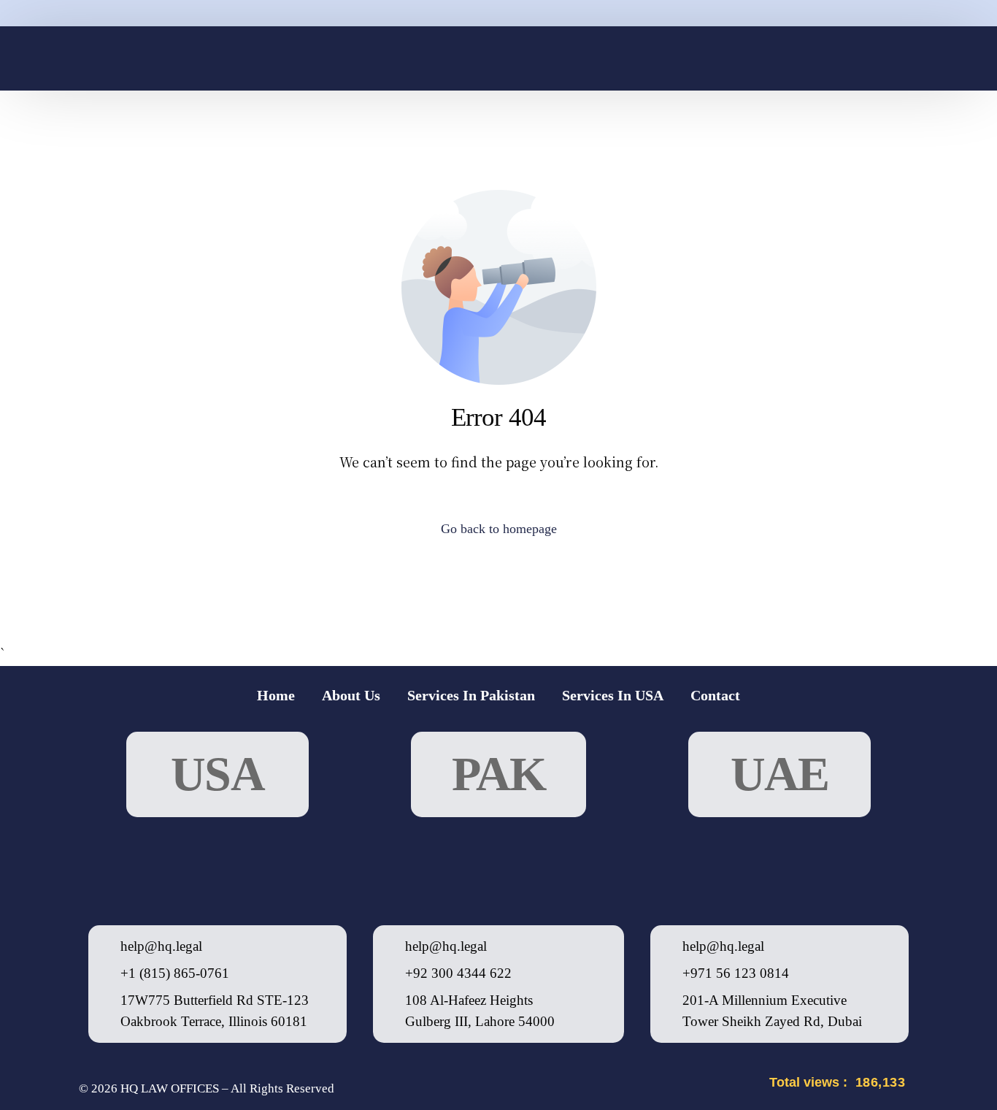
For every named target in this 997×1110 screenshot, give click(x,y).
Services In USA (612, 695)
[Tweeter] (807, 58)
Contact (715, 695)
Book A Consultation (787, 135)
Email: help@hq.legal (372, 135)
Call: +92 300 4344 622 (583, 135)
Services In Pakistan (471, 695)
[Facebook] (782, 58)
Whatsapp (205, 135)
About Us (351, 695)
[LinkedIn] (832, 58)
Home (276, 695)
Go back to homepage (499, 528)
